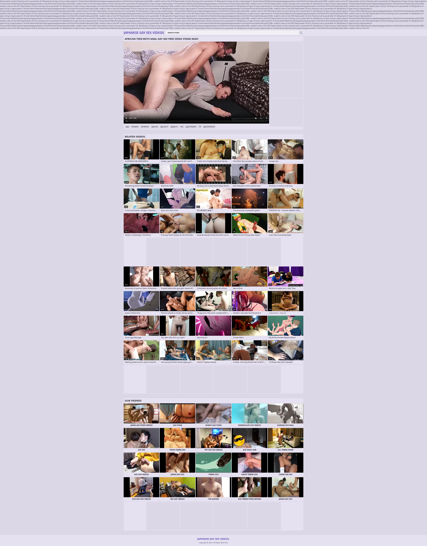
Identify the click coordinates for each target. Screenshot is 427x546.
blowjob (135, 126)
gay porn (164, 126)
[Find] (301, 33)
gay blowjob (191, 126)
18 (200, 126)
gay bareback (209, 126)
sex (181, 126)
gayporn (174, 126)
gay (127, 126)
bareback (145, 126)
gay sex (155, 126)
